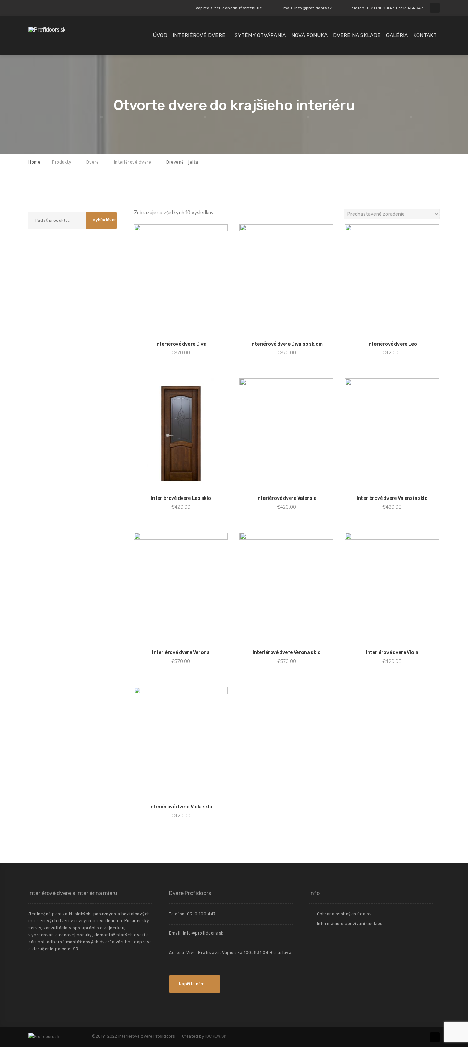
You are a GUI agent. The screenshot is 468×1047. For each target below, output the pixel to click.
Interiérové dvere (199, 35)
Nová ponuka (309, 35)
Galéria (397, 35)
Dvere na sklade (357, 35)
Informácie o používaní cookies (349, 923)
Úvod (160, 35)
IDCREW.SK (215, 1036)
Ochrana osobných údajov (344, 914)
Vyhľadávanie (104, 220)
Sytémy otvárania (260, 35)
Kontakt (425, 35)
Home (34, 162)
